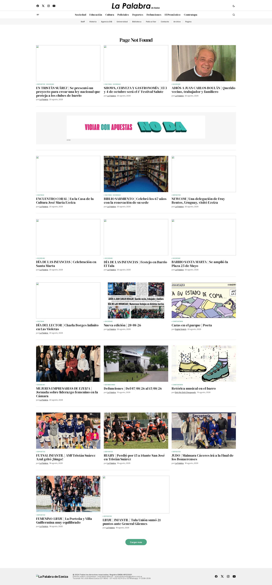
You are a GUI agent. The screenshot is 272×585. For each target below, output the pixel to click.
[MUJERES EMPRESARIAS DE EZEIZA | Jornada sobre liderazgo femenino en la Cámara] (68, 363)
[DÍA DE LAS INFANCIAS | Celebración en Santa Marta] (68, 237)
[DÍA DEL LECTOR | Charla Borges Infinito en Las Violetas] (68, 300)
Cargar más (136, 542)
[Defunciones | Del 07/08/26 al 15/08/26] (136, 363)
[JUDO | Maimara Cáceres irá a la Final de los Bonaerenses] (204, 430)
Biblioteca (136, 22)
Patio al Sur (151, 22)
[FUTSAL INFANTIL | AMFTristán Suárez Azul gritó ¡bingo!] (68, 430)
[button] (233, 5)
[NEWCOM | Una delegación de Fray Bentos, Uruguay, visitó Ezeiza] (204, 174)
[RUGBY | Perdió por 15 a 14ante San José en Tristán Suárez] (136, 430)
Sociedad (50, 84)
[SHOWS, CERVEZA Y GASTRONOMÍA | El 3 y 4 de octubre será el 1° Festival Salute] (136, 63)
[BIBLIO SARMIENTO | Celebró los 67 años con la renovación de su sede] (136, 174)
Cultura (108, 84)
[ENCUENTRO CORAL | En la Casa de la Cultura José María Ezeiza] (68, 174)
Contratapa (178, 321)
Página (188, 22)
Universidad (122, 22)
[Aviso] (136, 127)
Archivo (177, 22)
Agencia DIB (106, 22)
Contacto (165, 22)
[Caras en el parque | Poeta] (204, 300)
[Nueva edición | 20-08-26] (136, 300)
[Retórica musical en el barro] (204, 363)
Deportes (41, 84)
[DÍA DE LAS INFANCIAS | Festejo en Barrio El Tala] (136, 237)
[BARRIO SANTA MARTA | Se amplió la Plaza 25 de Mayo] (204, 237)
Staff (83, 22)
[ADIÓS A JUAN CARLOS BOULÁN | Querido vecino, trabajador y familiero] (204, 63)
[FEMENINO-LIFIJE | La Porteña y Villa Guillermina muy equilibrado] (68, 494)
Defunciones (110, 384)
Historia (93, 22)
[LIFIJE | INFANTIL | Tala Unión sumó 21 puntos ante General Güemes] (136, 494)
